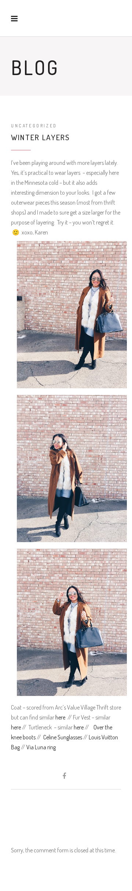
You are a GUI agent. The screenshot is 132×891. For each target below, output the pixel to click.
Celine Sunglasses (62, 737)
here (60, 717)
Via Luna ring (41, 747)
